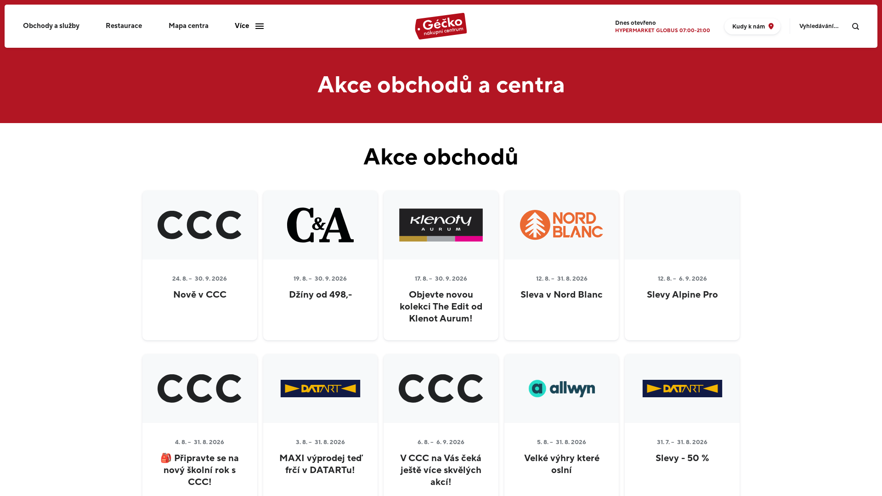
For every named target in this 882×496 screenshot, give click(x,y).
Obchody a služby (51, 26)
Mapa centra (189, 26)
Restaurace (124, 26)
